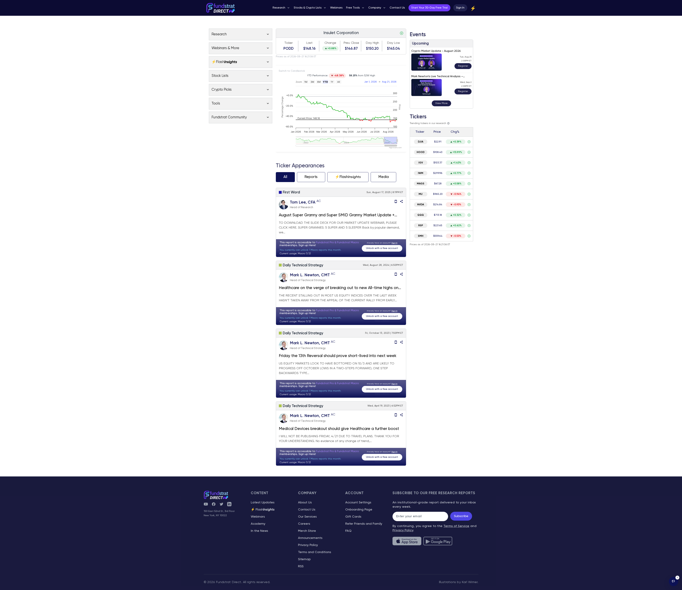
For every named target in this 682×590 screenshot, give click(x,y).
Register (463, 66)
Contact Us (306, 509)
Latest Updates (262, 502)
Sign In (460, 7)
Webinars (258, 516)
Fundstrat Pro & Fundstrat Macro (337, 242)
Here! (312, 245)
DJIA (420, 142)
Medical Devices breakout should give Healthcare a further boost (339, 429)
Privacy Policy (308, 545)
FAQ (348, 531)
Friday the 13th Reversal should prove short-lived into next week (337, 356)
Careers (304, 523)
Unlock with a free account (382, 248)
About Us (305, 502)
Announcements (310, 538)
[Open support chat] (673, 581)
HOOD (420, 152)
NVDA (420, 204)
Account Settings (358, 502)
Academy (258, 523)
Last (309, 43)
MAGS (420, 183)
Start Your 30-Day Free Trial (429, 7)
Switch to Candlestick (292, 71)
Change (330, 43)
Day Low (393, 43)
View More (441, 103)
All (285, 177)
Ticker (288, 43)
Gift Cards (353, 516)
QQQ (420, 215)
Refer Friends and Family (363, 523)
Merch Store (307, 531)
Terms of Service (456, 526)
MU (421, 194)
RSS (301, 566)
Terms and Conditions (314, 552)
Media (383, 177)
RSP (420, 225)
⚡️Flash (348, 177)
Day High (372, 43)
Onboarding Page (358, 509)
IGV (420, 162)
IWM (420, 173)
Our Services (307, 516)
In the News (259, 531)
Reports (311, 177)
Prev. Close (351, 43)
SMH (420, 236)
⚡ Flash (263, 509)
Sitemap (304, 559)
